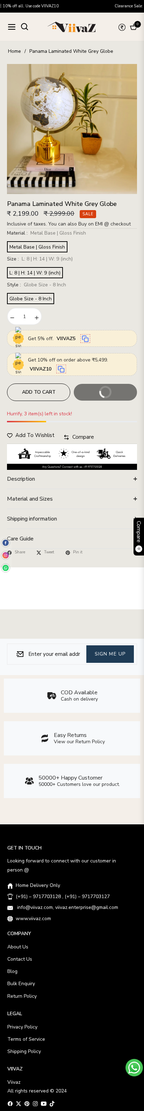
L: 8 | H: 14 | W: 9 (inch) (34, 273)
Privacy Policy (22, 1027)
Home (14, 51)
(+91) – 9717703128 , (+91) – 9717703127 (63, 896)
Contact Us (19, 959)
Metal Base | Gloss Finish (37, 247)
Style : (36, 284)
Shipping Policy (24, 1051)
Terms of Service (26, 1039)
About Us (17, 947)
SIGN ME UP (110, 653)
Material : (46, 233)
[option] (72, 129)
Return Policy (22, 996)
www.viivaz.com (33, 918)
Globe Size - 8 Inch (30, 298)
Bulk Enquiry (21, 983)
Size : (40, 259)
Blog (12, 971)
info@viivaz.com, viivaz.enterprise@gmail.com (67, 907)
